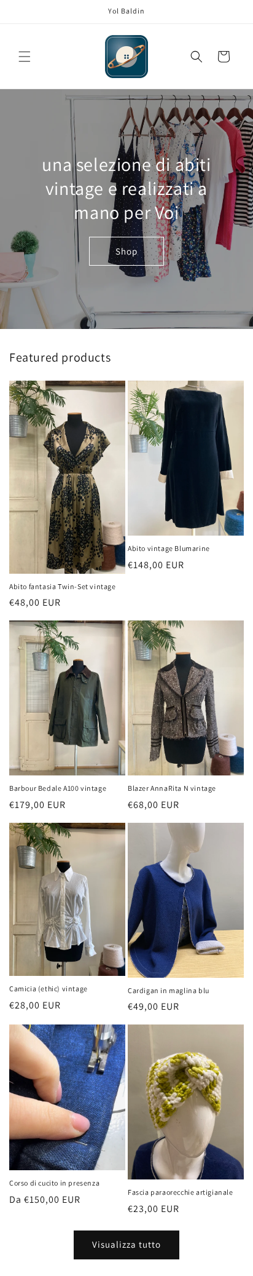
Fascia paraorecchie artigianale (180, 1192)
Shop (126, 251)
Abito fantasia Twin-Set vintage (62, 586)
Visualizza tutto (126, 1244)
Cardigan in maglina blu (168, 990)
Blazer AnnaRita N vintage (172, 788)
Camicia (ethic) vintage (48, 988)
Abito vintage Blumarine (169, 548)
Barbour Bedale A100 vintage (57, 788)
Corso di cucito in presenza (54, 1182)
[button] (24, 56)
